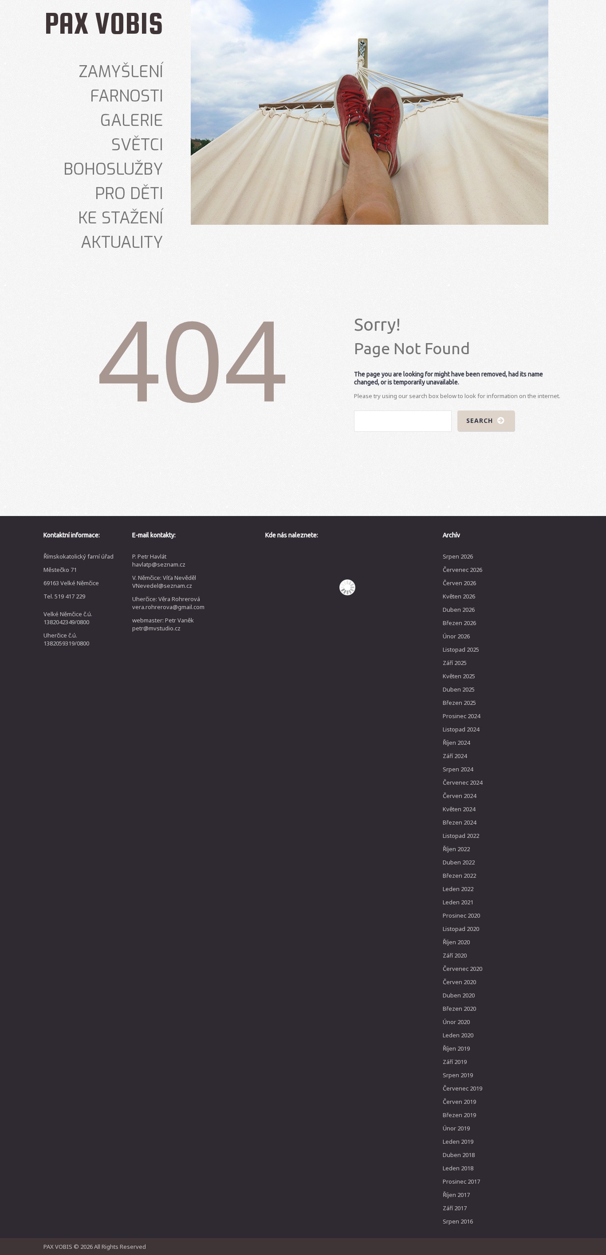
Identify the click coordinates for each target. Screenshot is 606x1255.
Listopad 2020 (461, 929)
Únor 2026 (456, 636)
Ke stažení (120, 218)
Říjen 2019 (456, 1048)
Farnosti (126, 96)
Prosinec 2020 (461, 915)
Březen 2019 (459, 1115)
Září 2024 (455, 756)
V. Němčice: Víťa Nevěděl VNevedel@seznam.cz (164, 582)
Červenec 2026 (462, 570)
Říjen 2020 (456, 942)
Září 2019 (455, 1062)
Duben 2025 (459, 689)
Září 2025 (455, 663)
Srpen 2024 (458, 769)
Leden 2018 (458, 1168)
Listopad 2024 (461, 729)
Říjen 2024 (456, 743)
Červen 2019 (459, 1102)
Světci (137, 145)
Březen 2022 (459, 876)
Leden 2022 (458, 889)
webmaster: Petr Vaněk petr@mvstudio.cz (163, 624)
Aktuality (122, 242)
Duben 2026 (459, 610)
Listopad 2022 (461, 836)
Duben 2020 (459, 995)
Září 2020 (455, 955)
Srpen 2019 (458, 1075)
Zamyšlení (121, 72)
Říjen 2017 (456, 1195)
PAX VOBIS (103, 23)
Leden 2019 (458, 1142)
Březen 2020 (459, 1009)
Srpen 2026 (458, 556)
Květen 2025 (459, 676)
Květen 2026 (459, 596)
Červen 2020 (459, 982)
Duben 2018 (459, 1155)
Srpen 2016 (458, 1221)
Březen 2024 (459, 822)
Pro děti (129, 194)
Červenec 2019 (462, 1088)
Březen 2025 (459, 703)
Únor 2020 (456, 1022)
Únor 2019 (456, 1128)
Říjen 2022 (456, 849)
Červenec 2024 (462, 782)
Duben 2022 (459, 862)
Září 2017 (455, 1208)
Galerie (131, 121)
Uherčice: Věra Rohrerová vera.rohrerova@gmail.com (168, 603)
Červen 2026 (459, 583)
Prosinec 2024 (461, 716)
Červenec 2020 (462, 969)
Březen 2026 (459, 623)
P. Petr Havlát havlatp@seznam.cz (158, 560)
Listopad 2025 (461, 649)
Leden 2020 (458, 1035)
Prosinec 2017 (461, 1181)
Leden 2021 (458, 902)
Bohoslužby (113, 169)
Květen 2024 (459, 809)
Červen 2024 (459, 796)
